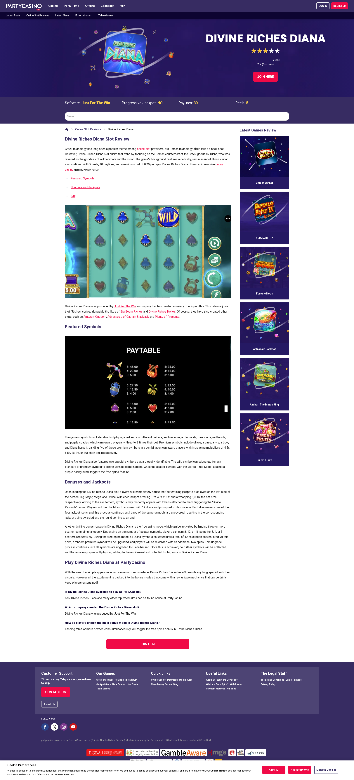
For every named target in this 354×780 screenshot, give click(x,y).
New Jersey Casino (161, 684)
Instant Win (131, 680)
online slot (143, 149)
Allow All (274, 769)
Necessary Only (300, 769)
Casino (53, 6)
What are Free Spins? (217, 684)
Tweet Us (49, 704)
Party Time (71, 6)
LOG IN (323, 5)
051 (209, 740)
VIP (122, 6)
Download (172, 680)
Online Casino (158, 680)
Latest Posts (13, 15)
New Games (118, 684)
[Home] (67, 129)
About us (211, 680)
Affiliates (231, 688)
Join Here (265, 77)
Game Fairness (294, 680)
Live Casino (133, 684)
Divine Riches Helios (162, 311)
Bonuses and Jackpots (85, 187)
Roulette (119, 680)
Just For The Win (95, 103)
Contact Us (55, 692)
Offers (90, 6)
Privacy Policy (268, 684)
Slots (99, 680)
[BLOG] (24, 6)
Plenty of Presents (167, 316)
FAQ (73, 196)
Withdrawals (236, 684)
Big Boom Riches (131, 311)
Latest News (62, 15)
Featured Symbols (82, 178)
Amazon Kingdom (95, 316)
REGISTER (339, 5)
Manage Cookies (326, 769)
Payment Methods (215, 688)
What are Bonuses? (227, 680)
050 (200, 740)
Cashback (107, 6)
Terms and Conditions (272, 680)
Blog (175, 684)
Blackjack (108, 680)
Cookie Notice (218, 770)
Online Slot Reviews (37, 15)
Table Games (106, 15)
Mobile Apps (185, 680)
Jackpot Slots (103, 684)
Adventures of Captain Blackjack (128, 316)
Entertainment (83, 15)
